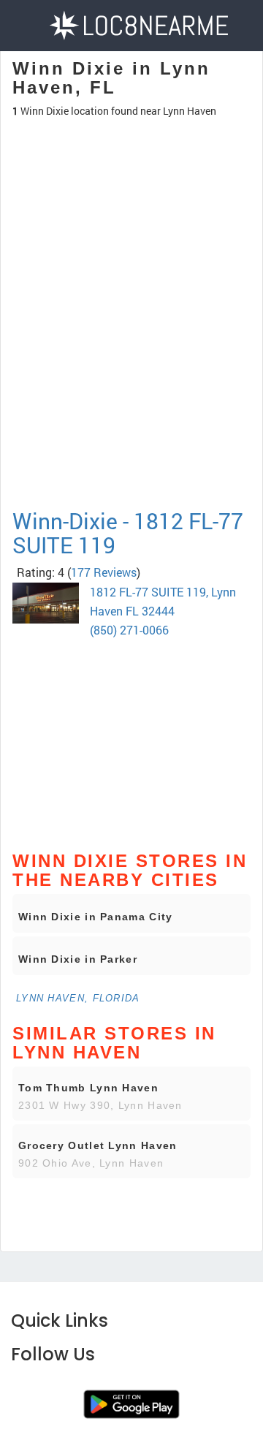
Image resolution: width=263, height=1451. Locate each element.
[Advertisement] (131, 377)
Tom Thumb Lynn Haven (88, 1088)
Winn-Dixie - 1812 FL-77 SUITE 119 (127, 533)
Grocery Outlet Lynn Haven (98, 1145)
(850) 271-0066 (129, 629)
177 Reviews (104, 572)
